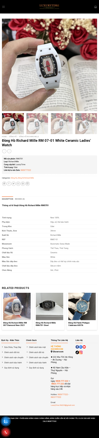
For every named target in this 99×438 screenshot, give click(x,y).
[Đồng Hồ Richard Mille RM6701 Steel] (49, 306)
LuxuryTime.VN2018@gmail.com (63, 405)
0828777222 (26, 170)
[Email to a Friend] (18, 184)
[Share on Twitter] (13, 184)
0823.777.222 (57, 384)
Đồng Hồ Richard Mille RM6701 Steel (46, 324)
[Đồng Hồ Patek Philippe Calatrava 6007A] (82, 306)
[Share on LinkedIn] (27, 184)
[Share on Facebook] (9, 184)
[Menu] (3, 7)
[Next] (92, 65)
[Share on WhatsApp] (4, 184)
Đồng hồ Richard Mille (29, 136)
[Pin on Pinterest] (23, 184)
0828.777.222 (62, 381)
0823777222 (56, 397)
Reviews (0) (20, 199)
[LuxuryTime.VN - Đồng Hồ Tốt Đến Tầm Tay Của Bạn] (49, 6)
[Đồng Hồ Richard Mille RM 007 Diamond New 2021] (17, 306)
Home (4, 136)
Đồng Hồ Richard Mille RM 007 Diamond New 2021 (15, 324)
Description (7, 199)
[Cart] (95, 7)
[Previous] (7, 65)
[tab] (7, 199)
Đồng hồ (13, 136)
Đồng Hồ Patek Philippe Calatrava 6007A (79, 324)
